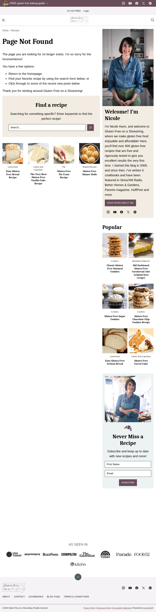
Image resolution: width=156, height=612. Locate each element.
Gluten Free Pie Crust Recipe (64, 174)
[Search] (152, 20)
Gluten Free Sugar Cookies (115, 318)
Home (5, 30)
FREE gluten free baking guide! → (29, 3)
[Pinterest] (150, 3)
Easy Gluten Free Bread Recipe (13, 174)
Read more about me (120, 203)
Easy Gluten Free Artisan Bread (115, 362)
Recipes (15, 30)
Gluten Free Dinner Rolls (89, 173)
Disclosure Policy (104, 608)
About (6, 596)
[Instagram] (123, 3)
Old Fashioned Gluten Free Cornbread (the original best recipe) (141, 271)
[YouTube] (130, 3)
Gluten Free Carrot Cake (141, 362)
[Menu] (3, 20)
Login (86, 11)
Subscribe (127, 482)
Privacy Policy (89, 608)
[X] (143, 3)
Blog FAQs (53, 596)
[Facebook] (136, 3)
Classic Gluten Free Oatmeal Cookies (115, 268)
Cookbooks (35, 596)
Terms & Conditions (76, 596)
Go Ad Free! (74, 11)
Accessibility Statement (121, 608)
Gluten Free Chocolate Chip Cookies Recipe (141, 319)
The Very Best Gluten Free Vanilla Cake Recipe (38, 179)
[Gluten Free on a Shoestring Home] (79, 20)
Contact (19, 596)
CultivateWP (148, 608)
